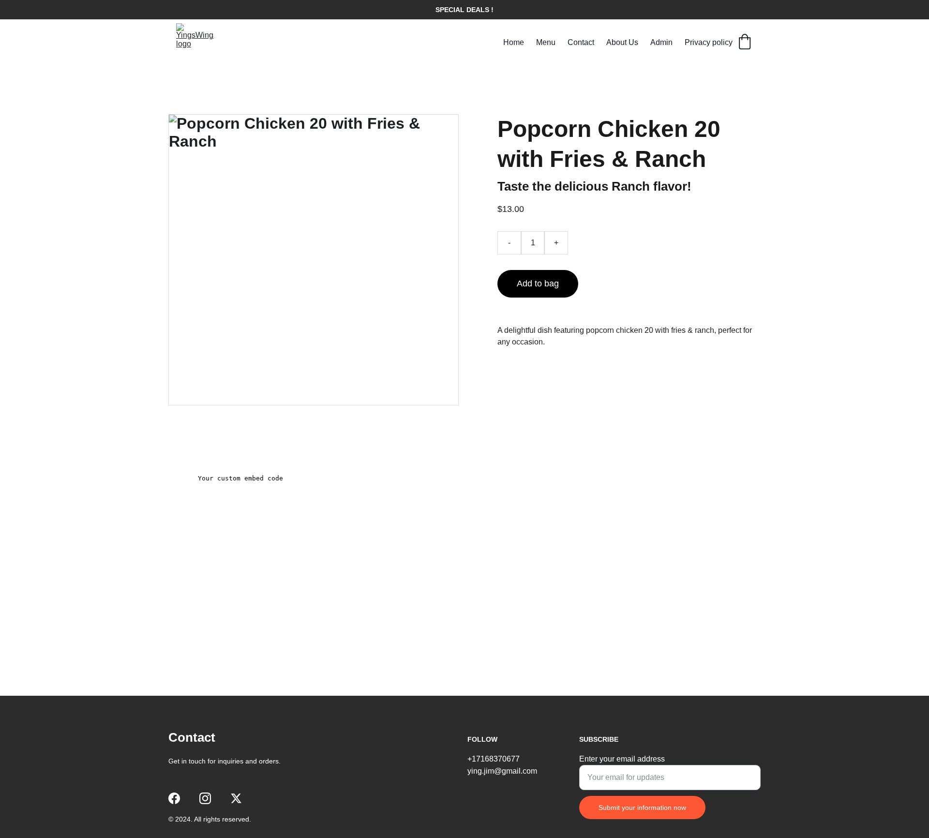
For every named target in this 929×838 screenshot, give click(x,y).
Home (513, 42)
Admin (661, 42)
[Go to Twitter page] (236, 798)
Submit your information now (642, 807)
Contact (581, 42)
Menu (545, 42)
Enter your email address (622, 759)
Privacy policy (709, 42)
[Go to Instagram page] (205, 798)
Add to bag (538, 283)
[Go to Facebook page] (174, 798)
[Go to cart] (744, 42)
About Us (622, 42)
